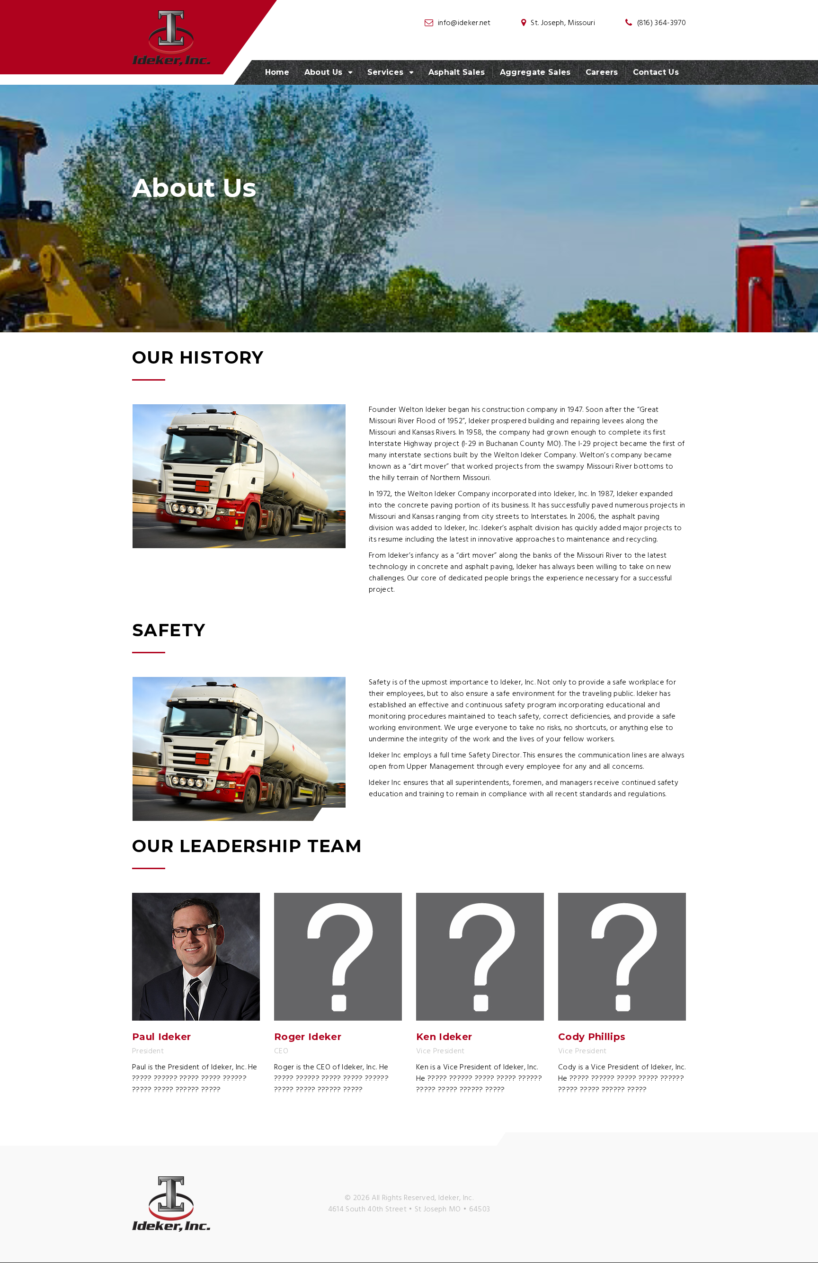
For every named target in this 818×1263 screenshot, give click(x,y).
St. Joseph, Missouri (563, 23)
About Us (323, 72)
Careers (602, 72)
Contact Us (656, 72)
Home (277, 72)
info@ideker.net (464, 23)
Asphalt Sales (456, 72)
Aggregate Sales (535, 72)
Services (385, 72)
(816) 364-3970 (661, 23)
